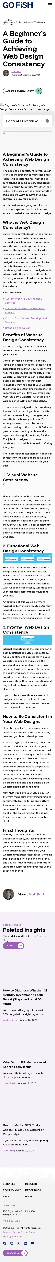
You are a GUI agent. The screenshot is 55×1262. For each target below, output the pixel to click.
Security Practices (12, 1236)
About (7, 1196)
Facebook (5, 1243)
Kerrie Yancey (10, 1020)
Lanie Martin (9, 1083)
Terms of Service (12, 1232)
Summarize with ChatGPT (19, 91)
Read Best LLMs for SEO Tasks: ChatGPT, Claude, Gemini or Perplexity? (25, 1104)
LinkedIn (26, 1243)
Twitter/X (19, 1243)
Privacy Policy (28, 1232)
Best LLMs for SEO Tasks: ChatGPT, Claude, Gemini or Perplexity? (23, 1129)
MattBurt (16, 71)
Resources (33, 1190)
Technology (12, 1190)
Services (9, 1184)
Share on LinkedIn (6, 83)
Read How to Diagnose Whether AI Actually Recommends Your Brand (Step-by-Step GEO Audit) (25, 969)
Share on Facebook (21, 83)
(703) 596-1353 (11, 1220)
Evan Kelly (8, 1150)
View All (11, 945)
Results (31, 1184)
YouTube (32, 1243)
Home (4, 20)
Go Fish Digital (18, 5)
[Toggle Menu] (50, 4)
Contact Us (12, 1253)
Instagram (12, 1243)
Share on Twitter (13, 83)
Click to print (29, 83)
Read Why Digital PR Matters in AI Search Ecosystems (25, 1041)
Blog (10, 20)
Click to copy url (36, 83)
